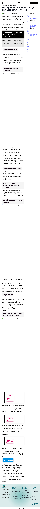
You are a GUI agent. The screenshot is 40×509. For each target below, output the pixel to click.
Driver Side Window (16, 496)
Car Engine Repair (26, 495)
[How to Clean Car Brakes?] (28, 15)
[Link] (4, 3)
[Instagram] (37, 503)
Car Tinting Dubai (25, 490)
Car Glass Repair (10, 25)
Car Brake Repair (25, 493)
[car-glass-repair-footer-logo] (5, 486)
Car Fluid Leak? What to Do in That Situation (33, 26)
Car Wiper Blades (25, 492)
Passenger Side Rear (16, 494)
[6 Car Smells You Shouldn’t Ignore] (28, 45)
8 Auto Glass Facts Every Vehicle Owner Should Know (33, 36)
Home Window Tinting (26, 497)
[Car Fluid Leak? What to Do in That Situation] (28, 25)
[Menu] (18, 3)
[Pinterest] (32, 504)
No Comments (13, 5)
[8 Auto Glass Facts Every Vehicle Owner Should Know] (28, 30)
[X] (35, 503)
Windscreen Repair (16, 491)
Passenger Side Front (16, 493)
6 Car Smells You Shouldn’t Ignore (33, 48)
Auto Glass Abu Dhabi (16, 498)
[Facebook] (32, 503)
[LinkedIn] (34, 504)
